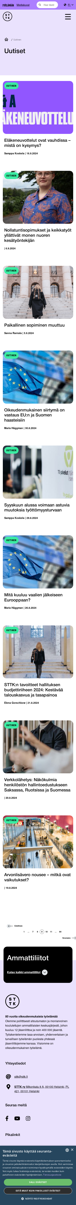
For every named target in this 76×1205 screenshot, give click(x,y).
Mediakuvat (23, 5)
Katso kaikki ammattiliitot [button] (23, 972)
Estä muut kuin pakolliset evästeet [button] (38, 1190)
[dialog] (38, 1175)
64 (60, 931)
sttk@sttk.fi (21, 1076)
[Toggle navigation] (68, 16)
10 (46, 931)
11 (51, 931)
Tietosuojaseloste (52, 1174)
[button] (38, 1198)
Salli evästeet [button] (38, 1182)
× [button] (72, 1150)
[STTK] (27, 16)
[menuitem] (70, 5)
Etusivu (7, 39)
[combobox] (47, 4)
